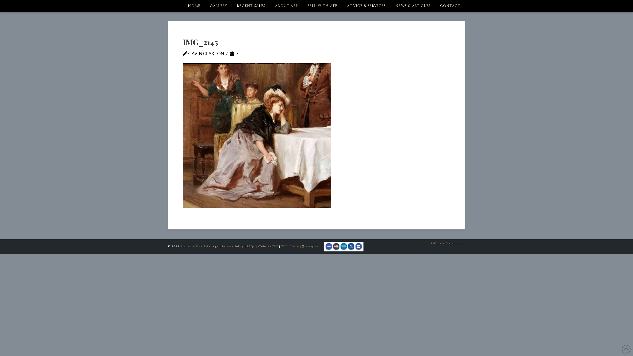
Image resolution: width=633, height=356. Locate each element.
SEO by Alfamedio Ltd (448, 243)
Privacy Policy (233, 246)
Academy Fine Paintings (200, 246)
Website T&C (268, 246)
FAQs (251, 246)
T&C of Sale (290, 246)
